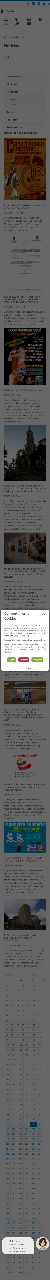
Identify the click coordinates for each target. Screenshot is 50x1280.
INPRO (29, 668)
